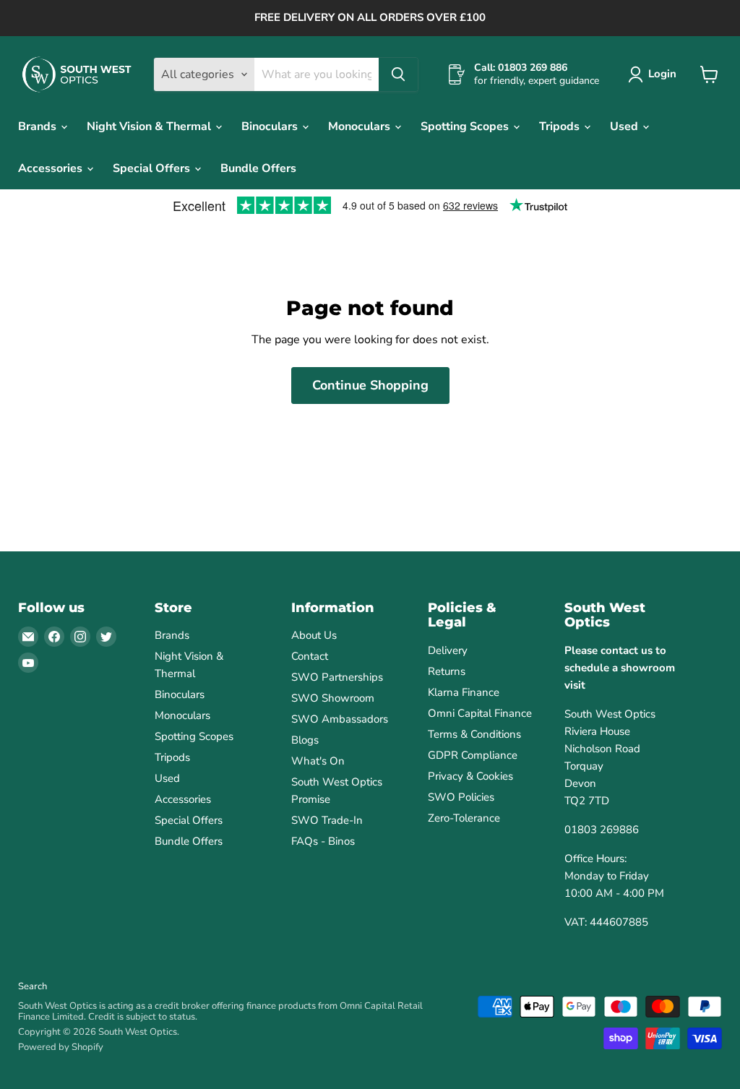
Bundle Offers (258, 168)
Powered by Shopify (60, 1047)
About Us (314, 635)
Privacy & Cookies (470, 776)
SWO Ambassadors (339, 719)
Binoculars (271, 126)
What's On (318, 761)
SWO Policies (461, 797)
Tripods (560, 126)
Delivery (448, 650)
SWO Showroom (332, 698)
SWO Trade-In (327, 820)
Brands (38, 126)
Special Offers (153, 168)
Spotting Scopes (466, 126)
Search (32, 986)
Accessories (51, 168)
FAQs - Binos (323, 841)
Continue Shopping (370, 385)
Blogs (305, 740)
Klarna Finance (463, 692)
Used (625, 126)
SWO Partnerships (337, 677)
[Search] (398, 74)
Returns (446, 671)
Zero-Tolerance (464, 818)
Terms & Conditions (474, 734)
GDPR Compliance (472, 755)
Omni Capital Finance (480, 713)
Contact (309, 656)
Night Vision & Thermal (150, 126)
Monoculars (360, 126)
